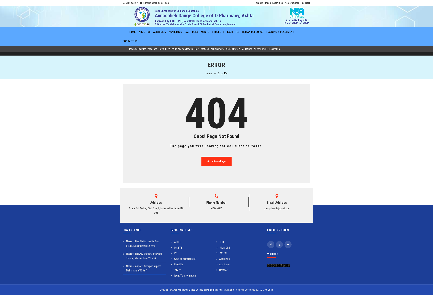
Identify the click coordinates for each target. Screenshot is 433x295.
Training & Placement (280, 32)
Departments (200, 32)
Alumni (257, 49)
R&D (187, 32)
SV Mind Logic (266, 289)
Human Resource (252, 32)
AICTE (177, 242)
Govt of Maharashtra (185, 258)
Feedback (305, 3)
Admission (159, 32)
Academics (175, 32)
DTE (221, 242)
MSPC (223, 253)
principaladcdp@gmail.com (156, 3)
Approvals (224, 258)
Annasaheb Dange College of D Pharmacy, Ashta (201, 289)
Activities (278, 3)
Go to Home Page (216, 161)
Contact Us (130, 41)
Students (218, 32)
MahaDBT (224, 247)
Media (268, 3)
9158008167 (132, 3)
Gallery (259, 3)
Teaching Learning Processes (143, 49)
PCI (176, 253)
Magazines (247, 49)
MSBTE (178, 247)
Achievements (292, 3)
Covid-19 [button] (163, 49)
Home (132, 32)
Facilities (233, 32)
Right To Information (185, 275)
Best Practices (202, 49)
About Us (145, 32)
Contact (223, 270)
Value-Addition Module (182, 49)
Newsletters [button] (232, 49)
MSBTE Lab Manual (271, 49)
